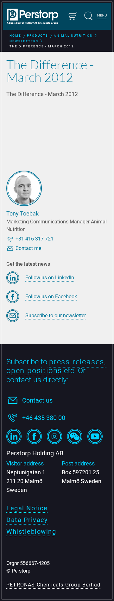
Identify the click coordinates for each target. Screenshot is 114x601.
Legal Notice (27, 508)
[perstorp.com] (35, 17)
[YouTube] (95, 436)
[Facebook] (34, 436)
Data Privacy (27, 520)
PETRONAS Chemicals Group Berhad (53, 585)
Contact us (37, 400)
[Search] (88, 15)
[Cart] (73, 15)
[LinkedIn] (14, 436)
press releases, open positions (56, 366)
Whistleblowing (31, 531)
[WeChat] (74, 436)
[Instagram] (54, 436)
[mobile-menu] (102, 16)
